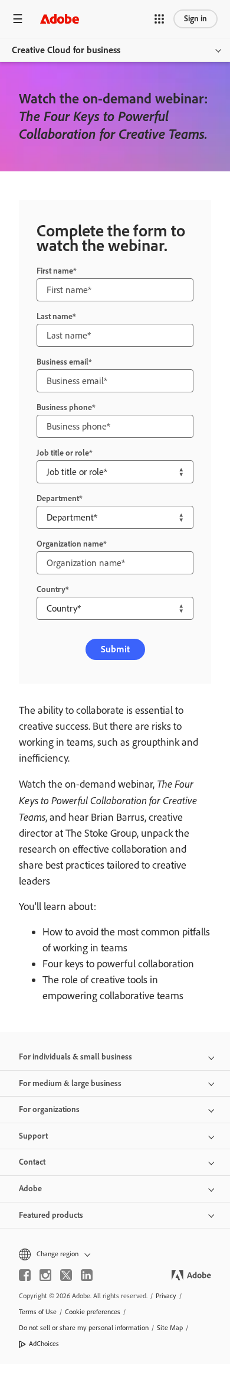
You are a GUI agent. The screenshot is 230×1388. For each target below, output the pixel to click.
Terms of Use (38, 1312)
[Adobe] (59, 18)
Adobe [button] (30, 1189)
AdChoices (44, 1344)
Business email (62, 362)
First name (55, 271)
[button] (159, 18)
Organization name (70, 544)
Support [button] (33, 1136)
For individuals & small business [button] (75, 1057)
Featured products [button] (51, 1215)
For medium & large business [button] (70, 1083)
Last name (55, 316)
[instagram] (45, 1275)
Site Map (170, 1328)
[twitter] (66, 1275)
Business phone (64, 407)
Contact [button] (32, 1162)
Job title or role (63, 453)
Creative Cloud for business (66, 50)
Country (51, 589)
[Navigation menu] (17, 18)
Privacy (166, 1296)
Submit (115, 649)
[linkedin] (87, 1275)
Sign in (195, 19)
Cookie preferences (92, 1312)
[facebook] (25, 1275)
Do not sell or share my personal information (84, 1328)
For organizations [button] (49, 1109)
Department (58, 498)
